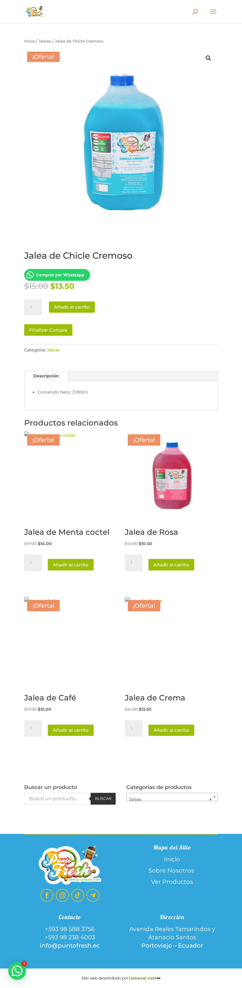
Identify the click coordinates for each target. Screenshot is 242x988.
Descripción (46, 376)
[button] (208, 58)
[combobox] (172, 797)
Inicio (29, 41)
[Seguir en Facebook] (46, 895)
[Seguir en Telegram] (92, 895)
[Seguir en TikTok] (77, 895)
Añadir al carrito (72, 307)
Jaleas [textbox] (170, 799)
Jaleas (45, 41)
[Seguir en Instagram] (62, 895)
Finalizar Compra (48, 330)
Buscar (103, 798)
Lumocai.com (143, 978)
